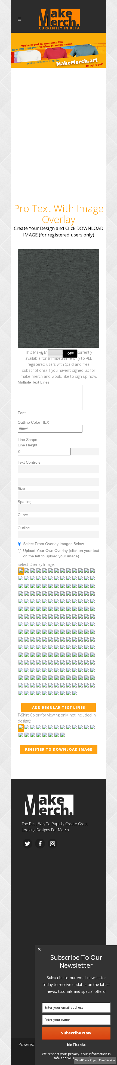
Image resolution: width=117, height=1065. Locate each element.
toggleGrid (63, 353)
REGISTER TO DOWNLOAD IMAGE (58, 749)
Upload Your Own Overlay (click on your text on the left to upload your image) (61, 553)
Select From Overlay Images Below (53, 544)
